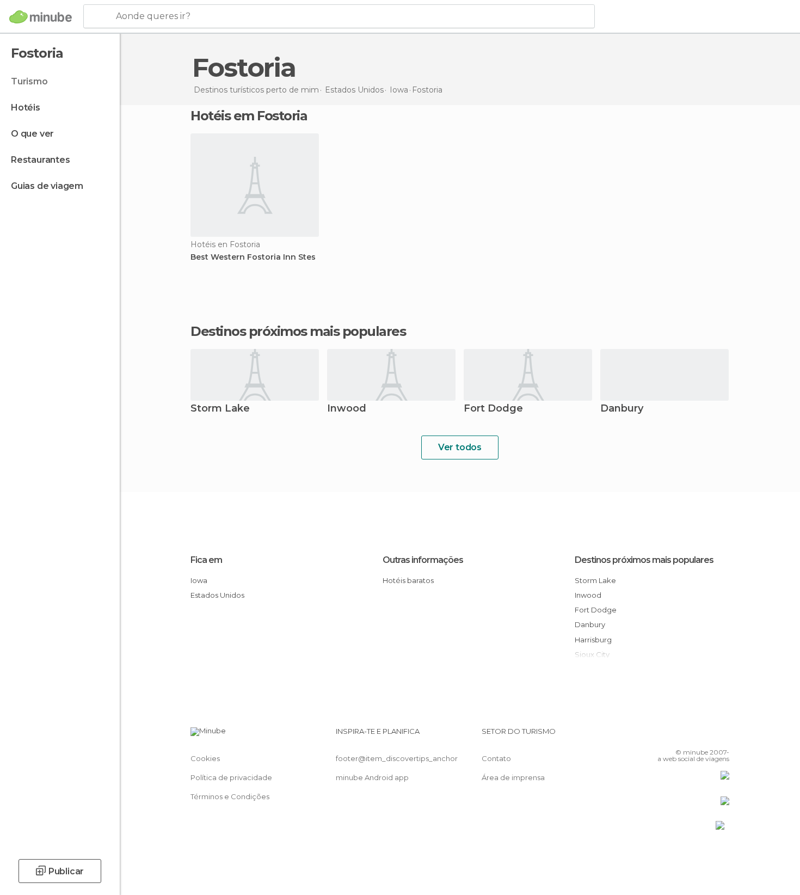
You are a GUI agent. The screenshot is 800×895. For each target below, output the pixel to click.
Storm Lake (220, 409)
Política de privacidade (231, 777)
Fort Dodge (493, 409)
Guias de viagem (47, 186)
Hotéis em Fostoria (248, 116)
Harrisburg (593, 639)
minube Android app (372, 777)
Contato (496, 758)
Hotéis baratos (408, 580)
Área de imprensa (513, 777)
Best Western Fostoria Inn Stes (253, 257)
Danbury (621, 409)
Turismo (29, 81)
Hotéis (25, 107)
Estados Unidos (217, 595)
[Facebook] (667, 735)
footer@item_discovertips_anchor (397, 758)
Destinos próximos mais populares (297, 331)
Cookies (205, 758)
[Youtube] (721, 735)
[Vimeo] (703, 735)
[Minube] (40, 16)
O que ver (32, 133)
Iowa (198, 580)
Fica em (206, 560)
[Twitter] (685, 735)
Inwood (346, 409)
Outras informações (423, 560)
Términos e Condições (229, 796)
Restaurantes (40, 160)
